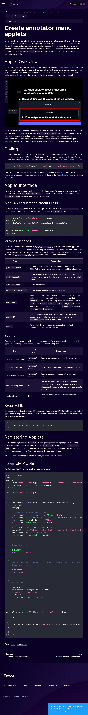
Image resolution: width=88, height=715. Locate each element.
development (22, 644)
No (65, 711)
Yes (54, 711)
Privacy (67, 686)
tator (12, 644)
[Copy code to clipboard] (81, 166)
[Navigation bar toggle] (3, 4)
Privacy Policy (61, 708)
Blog (25, 686)
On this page (11, 21)
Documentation (10, 686)
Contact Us (52, 686)
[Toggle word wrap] (77, 166)
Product (37, 686)
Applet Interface (63, 175)
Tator (8, 676)
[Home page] (7, 11)
